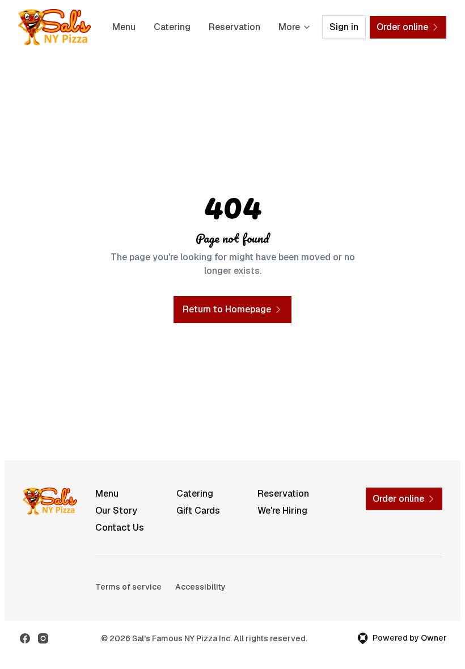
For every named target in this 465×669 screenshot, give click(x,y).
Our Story (116, 510)
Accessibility (200, 587)
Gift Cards (198, 510)
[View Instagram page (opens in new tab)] (43, 638)
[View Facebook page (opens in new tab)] (25, 638)
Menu (124, 27)
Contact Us (119, 527)
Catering (172, 27)
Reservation (234, 27)
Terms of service (128, 587)
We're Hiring (282, 510)
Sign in (343, 27)
